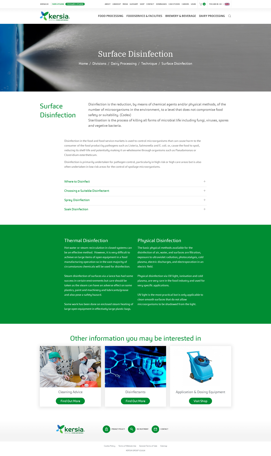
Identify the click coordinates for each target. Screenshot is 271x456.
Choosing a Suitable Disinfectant (86, 191)
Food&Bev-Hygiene (75, 4)
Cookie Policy (109, 446)
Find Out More (70, 401)
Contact (150, 4)
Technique (149, 63)
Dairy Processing (212, 16)
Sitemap (163, 446)
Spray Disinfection (77, 200)
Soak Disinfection (76, 209)
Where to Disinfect (77, 181)
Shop (142, 4)
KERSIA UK (44, 4)
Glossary (134, 4)
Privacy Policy (115, 429)
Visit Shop (200, 401)
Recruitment (139, 429)
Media (125, 4)
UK (216, 4)
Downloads (161, 4)
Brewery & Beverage (180, 16)
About (108, 4)
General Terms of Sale (148, 446)
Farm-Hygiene (58, 4)
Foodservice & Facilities (144, 16)
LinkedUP (116, 4)
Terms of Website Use (127, 446)
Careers (185, 4)
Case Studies (174, 4)
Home (83, 63)
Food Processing (110, 16)
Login (193, 4)
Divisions (99, 63)
